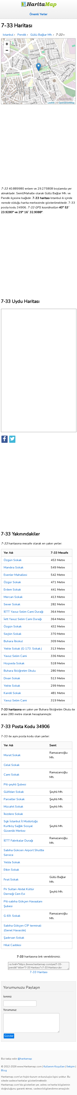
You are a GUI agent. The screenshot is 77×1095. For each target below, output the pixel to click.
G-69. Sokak (12, 916)
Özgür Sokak (12, 582)
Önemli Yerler (38, 14)
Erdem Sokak (12, 589)
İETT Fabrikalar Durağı (18, 840)
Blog (4, 1070)
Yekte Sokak (12, 686)
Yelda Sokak (12, 862)
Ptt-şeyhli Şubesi (15, 784)
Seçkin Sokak (12, 634)
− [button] (7, 50)
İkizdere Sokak (13, 814)
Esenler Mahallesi (15, 575)
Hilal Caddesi (12, 945)
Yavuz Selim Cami (15, 656)
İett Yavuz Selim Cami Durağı (23, 619)
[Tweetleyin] (12, 439)
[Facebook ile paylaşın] (4, 439)
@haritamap (25, 1058)
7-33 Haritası (38, 972)
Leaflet (51, 102)
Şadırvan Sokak (14, 938)
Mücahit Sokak (13, 806)
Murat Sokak (12, 755)
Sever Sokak (12, 604)
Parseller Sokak (14, 799)
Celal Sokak (12, 765)
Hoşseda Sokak (14, 663)
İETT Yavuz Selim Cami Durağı (23, 612)
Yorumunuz (9, 1010)
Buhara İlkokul (13, 641)
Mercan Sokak (13, 597)
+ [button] (7, 44)
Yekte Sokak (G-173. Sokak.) (23, 648)
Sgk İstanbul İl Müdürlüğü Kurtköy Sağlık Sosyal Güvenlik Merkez (21, 826)
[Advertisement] (38, 143)
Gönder (9, 1036)
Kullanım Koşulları (54, 1066)
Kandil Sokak (12, 693)
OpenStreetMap (66, 102)
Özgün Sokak (13, 560)
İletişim (71, 1066)
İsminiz (7, 996)
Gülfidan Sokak (14, 792)
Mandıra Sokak (13, 567)
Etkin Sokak (11, 870)
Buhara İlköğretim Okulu (20, 671)
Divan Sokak (12, 678)
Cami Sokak (11, 774)
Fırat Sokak (11, 879)
